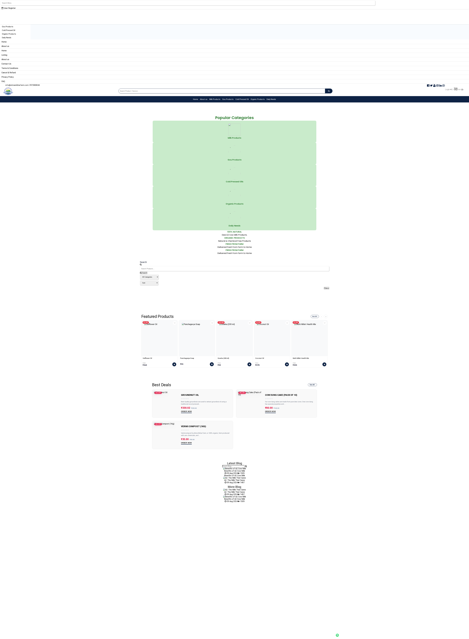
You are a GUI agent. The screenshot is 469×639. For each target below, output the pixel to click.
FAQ (3, 81)
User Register (9, 8)
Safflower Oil (147, 358)
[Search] (246, 466)
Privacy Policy (7, 77)
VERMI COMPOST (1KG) (193, 426)
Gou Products (7, 27)
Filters (326, 288)
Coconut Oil (259, 358)
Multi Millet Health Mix (301, 358)
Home (4, 42)
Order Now (186, 411)
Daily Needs (6, 38)
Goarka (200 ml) (223, 358)
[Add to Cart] (174, 364)
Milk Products (214, 99)
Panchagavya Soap (187, 358)
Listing (4, 55)
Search (144, 273)
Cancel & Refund (8, 72)
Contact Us (6, 64)
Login (447, 89)
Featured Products (157, 316)
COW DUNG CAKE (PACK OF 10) (281, 395)
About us (5, 46)
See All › (314, 316)
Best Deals (161, 384)
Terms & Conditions (9, 68)
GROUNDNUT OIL (190, 395)
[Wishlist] (174, 323)
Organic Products (9, 34)
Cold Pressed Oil (8, 30)
